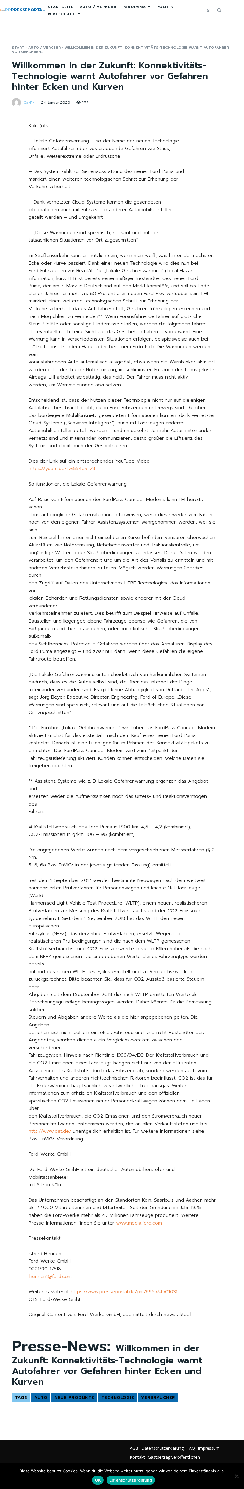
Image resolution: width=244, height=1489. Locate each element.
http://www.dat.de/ (50, 1131)
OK (98, 1480)
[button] (219, 10)
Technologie (117, 1398)
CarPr (29, 102)
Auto (40, 1398)
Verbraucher (158, 1398)
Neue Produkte (74, 1398)
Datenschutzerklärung (131, 1480)
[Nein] (237, 1476)
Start (18, 47)
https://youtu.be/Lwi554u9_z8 (62, 468)
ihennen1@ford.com (50, 1276)
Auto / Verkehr (44, 47)
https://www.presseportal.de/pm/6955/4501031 (124, 1291)
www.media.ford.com (139, 1223)
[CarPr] (17, 102)
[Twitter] (208, 10)
